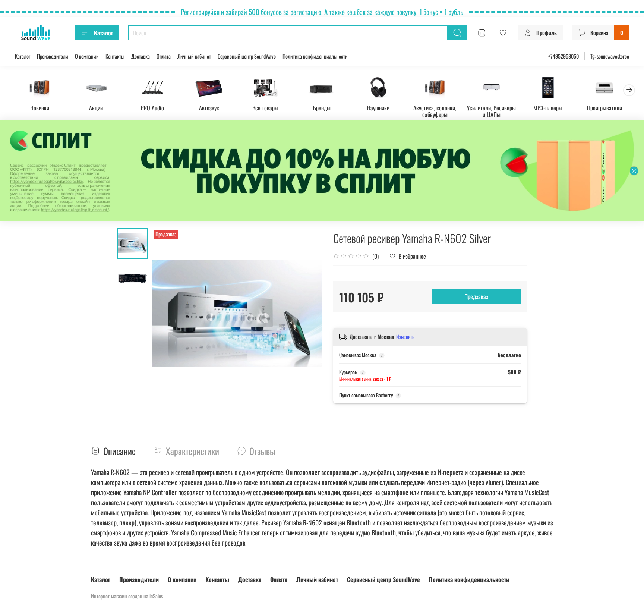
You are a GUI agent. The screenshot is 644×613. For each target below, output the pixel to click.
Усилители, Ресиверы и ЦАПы (491, 111)
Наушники (378, 107)
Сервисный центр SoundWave (247, 56)
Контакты (114, 56)
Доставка (140, 56)
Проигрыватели (604, 107)
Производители (52, 56)
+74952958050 (563, 56)
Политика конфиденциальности (315, 56)
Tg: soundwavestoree (609, 56)
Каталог (103, 32)
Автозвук (209, 107)
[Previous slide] (167, 313)
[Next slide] (307, 313)
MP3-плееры (547, 107)
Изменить (405, 336)
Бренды (322, 107)
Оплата (164, 56)
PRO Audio (152, 107)
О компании (87, 56)
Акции (96, 107)
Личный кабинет (194, 56)
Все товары (265, 107)
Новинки (39, 107)
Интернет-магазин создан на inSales (127, 596)
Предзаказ (476, 296)
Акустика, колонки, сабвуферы (434, 111)
